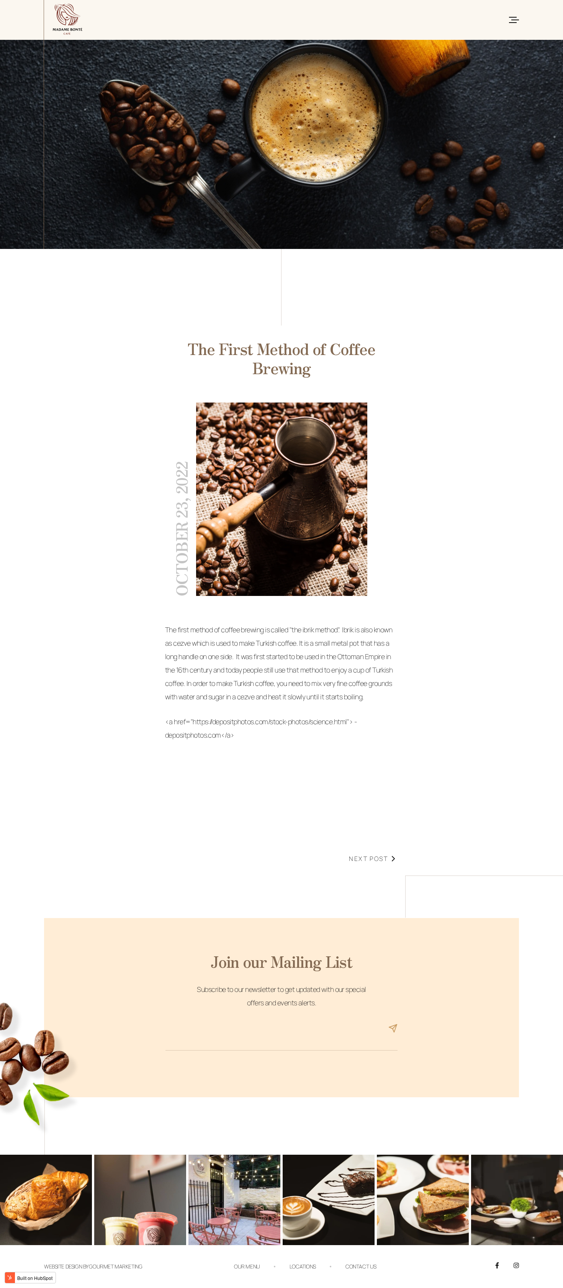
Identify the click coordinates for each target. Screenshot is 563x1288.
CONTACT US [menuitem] (360, 1266)
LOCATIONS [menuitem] (303, 1266)
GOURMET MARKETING (115, 1266)
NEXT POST (368, 858)
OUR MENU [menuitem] (247, 1266)
